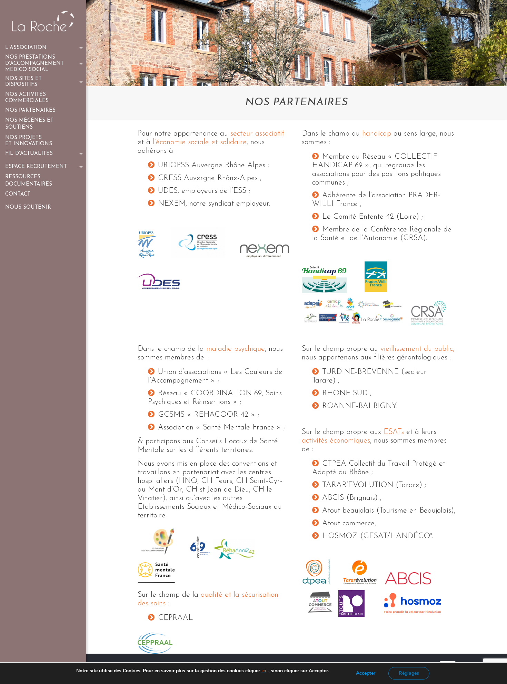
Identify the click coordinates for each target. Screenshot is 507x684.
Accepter (365, 673)
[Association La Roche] (43, 20)
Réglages (409, 673)
